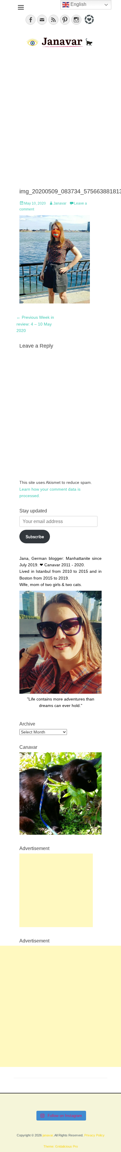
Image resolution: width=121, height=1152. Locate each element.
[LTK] (88, 25)
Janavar (59, 203)
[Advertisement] (60, 118)
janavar (48, 1135)
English (77, 4)
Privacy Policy (94, 1135)
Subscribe (35, 536)
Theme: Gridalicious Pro (60, 1146)
